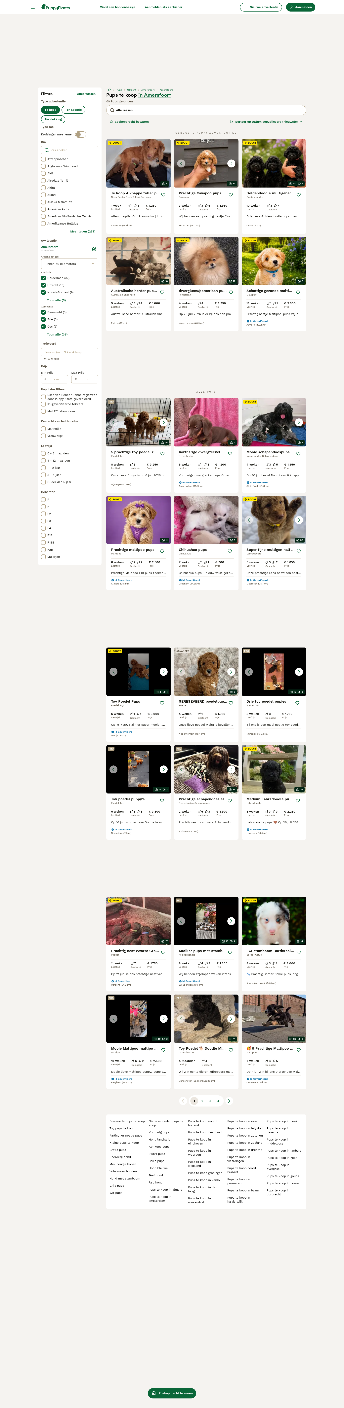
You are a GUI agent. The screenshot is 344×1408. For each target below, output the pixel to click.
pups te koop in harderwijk (238, 1199)
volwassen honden (123, 1171)
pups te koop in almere (166, 1189)
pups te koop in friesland (199, 1164)
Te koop (50, 110)
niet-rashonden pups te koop (166, 1123)
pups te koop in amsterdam (160, 1199)
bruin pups (156, 1161)
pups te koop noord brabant (241, 1170)
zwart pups (157, 1154)
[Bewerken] (94, 249)
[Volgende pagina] (229, 1101)
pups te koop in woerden (199, 1152)
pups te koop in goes (282, 1158)
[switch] (80, 134)
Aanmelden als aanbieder (163, 7)
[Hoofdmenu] (33, 7)
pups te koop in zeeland (244, 1142)
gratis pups (117, 1150)
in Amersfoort (154, 95)
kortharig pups (159, 1132)
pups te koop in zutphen (245, 1135)
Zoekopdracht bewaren (132, 121)
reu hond (155, 1182)
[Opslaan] (163, 195)
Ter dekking (53, 119)
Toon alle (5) (56, 300)
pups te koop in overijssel (278, 1167)
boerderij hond (120, 1157)
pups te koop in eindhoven (199, 1141)
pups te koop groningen (205, 1173)
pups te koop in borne (283, 1183)
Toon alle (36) (57, 334)
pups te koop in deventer (278, 1130)
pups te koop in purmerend (238, 1181)
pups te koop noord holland (202, 1123)
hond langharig (159, 1139)
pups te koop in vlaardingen (238, 1159)
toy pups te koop (121, 1128)
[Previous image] (181, 163)
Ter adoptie (73, 110)
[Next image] (231, 163)
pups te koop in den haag (202, 1189)
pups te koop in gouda (283, 1176)
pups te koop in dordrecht (278, 1192)
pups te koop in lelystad (245, 1128)
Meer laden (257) (83, 231)
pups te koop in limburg (284, 1150)
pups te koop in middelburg (278, 1141)
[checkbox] (43, 159)
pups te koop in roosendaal (199, 1200)
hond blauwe (158, 1168)
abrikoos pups (159, 1146)
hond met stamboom (124, 1178)
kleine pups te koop (124, 1142)
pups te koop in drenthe (244, 1150)
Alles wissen (86, 94)
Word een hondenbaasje (117, 7)
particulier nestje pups (125, 1135)
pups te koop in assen (243, 1121)
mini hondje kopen (122, 1164)
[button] (206, 163)
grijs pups (116, 1185)
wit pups (115, 1193)
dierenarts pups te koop (127, 1121)
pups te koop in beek (282, 1121)
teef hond (156, 1175)
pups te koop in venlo (204, 1180)
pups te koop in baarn (243, 1190)
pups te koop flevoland (205, 1132)
